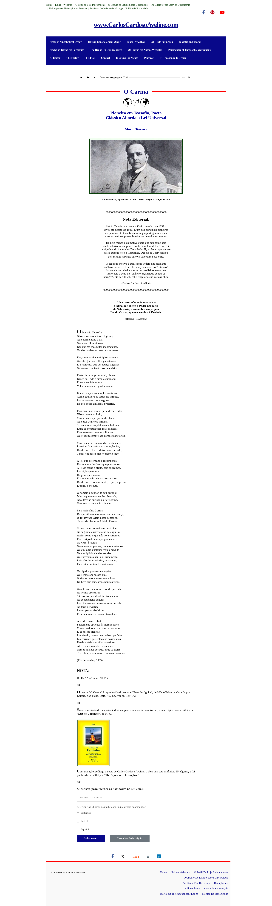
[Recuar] (81, 77)
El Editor (90, 57)
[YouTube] (222, 12)
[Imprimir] (148, 857)
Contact (105, 57)
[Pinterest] (212, 12)
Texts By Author (136, 41)
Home (49, 4)
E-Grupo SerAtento (127, 57)
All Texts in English (162, 41)
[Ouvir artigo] (88, 77)
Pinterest (149, 57)
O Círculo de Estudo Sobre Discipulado (128, 4)
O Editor (55, 57)
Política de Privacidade (136, 8)
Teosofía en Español (190, 41)
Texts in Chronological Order (104, 41)
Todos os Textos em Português (67, 49)
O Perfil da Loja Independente (90, 4)
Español (84, 829)
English (84, 821)
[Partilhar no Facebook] (113, 857)
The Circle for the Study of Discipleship (170, 4)
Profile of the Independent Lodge (106, 8)
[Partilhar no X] (123, 857)
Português (85, 813)
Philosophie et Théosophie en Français (68, 8)
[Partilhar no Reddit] (135, 857)
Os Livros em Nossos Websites (145, 49)
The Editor (72, 57)
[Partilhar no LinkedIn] (159, 857)
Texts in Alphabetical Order (66, 41)
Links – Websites (64, 4)
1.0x (190, 77)
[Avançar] (94, 77)
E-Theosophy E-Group (173, 57)
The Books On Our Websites (106, 49)
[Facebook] (203, 12)
